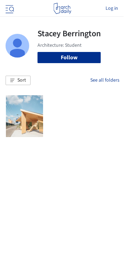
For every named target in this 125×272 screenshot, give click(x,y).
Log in (112, 8)
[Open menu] (9, 8)
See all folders (104, 80)
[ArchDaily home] (62, 8)
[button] (18, 80)
